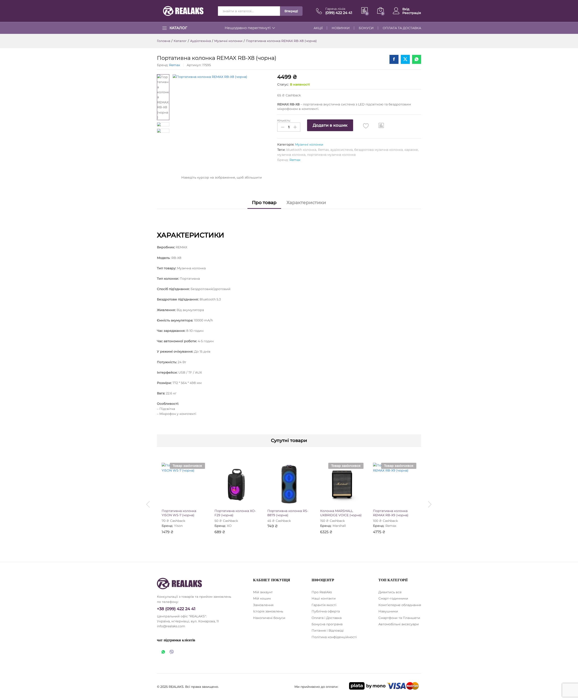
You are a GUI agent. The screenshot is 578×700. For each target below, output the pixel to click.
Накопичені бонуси (269, 618)
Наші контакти (324, 598)
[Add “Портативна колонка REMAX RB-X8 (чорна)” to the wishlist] (366, 125)
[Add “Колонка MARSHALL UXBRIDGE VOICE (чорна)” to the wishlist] (346, 501)
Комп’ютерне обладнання (399, 605)
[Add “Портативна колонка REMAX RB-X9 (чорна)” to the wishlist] (399, 501)
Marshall (339, 526)
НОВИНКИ (341, 28)
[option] (183, 501)
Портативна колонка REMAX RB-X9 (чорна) (390, 513)
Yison (178, 526)
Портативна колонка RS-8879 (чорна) (287, 513)
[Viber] (171, 652)
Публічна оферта (326, 611)
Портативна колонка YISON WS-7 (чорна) (179, 513)
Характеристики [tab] (306, 202)
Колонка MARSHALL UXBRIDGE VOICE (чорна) (341, 513)
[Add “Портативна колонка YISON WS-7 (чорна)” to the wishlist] (187, 501)
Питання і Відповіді (328, 630)
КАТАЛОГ (178, 28)
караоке (411, 150)
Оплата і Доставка (327, 618)
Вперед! (291, 11)
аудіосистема (341, 150)
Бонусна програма (327, 624)
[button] (381, 125)
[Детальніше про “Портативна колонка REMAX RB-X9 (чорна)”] (378, 501)
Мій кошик (262, 598)
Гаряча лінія (335, 9)
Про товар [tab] (264, 202)
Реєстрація (411, 13)
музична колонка (291, 155)
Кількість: (284, 120)
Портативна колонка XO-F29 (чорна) (235, 513)
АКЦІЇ (318, 28)
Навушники (388, 611)
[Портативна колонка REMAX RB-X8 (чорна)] (394, 59)
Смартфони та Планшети (399, 618)
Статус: (283, 84)
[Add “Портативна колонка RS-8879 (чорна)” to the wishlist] (293, 501)
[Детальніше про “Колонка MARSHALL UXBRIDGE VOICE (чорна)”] (325, 501)
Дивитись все (390, 592)
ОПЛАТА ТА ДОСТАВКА (402, 28)
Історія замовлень (268, 611)
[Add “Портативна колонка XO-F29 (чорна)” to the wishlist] (240, 501)
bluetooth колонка (301, 150)
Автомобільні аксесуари (398, 624)
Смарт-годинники (393, 598)
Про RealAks (322, 592)
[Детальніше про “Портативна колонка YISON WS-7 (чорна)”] (166, 501)
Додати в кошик (330, 125)
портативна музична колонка (331, 155)
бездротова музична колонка (378, 150)
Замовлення (263, 605)
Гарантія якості (324, 605)
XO (229, 526)
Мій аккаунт (263, 592)
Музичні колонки (309, 144)
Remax (174, 65)
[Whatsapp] (163, 652)
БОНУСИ (366, 28)
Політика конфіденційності (334, 637)
